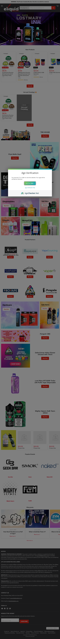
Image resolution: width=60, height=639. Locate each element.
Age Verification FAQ (30, 187)
